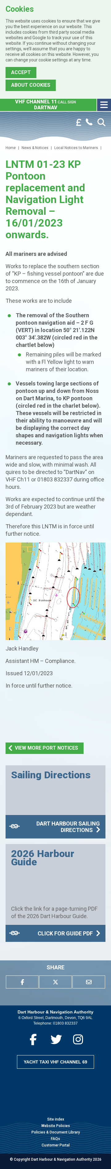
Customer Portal (56, 1145)
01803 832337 (65, 1023)
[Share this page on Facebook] (22, 982)
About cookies (30, 85)
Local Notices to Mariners (76, 148)
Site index (55, 1119)
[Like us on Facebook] (33, 1039)
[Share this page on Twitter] (55, 982)
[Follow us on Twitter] (56, 1039)
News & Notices (35, 148)
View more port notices (46, 748)
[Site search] (101, 122)
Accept (21, 72)
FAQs (55, 1139)
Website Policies (55, 1126)
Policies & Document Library (55, 1132)
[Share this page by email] (88, 982)
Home (11, 148)
